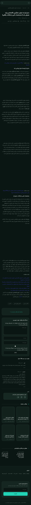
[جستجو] (2, 3)
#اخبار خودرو (25, 303)
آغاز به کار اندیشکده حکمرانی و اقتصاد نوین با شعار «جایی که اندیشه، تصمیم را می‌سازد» (23, 438)
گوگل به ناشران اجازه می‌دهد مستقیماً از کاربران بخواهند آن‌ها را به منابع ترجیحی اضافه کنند (8, 420)
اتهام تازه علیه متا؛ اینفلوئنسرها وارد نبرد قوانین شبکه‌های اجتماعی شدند (20, 455)
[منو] (28, 3)
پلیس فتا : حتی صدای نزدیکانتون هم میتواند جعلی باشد (9, 437)
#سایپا (10, 303)
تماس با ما (16, 473)
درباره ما (20, 473)
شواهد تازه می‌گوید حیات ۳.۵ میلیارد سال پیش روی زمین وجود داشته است (23, 419)
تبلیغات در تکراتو (26, 473)
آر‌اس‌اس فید (4, 473)
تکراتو (21, 297)
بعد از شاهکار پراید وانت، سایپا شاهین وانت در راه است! (17, 288)
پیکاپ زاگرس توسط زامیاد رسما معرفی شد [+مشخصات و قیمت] (15, 282)
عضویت (15, 494)
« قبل (28, 391)
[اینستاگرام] (21, 397)
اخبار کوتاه (24, 8)
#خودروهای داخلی (17, 303)
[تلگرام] (18, 397)
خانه (28, 8)
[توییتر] (25, 397)
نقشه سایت (10, 473)
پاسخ (24, 367)
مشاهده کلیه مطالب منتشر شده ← (16, 312)
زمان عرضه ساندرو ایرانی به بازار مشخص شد (20, 290)
